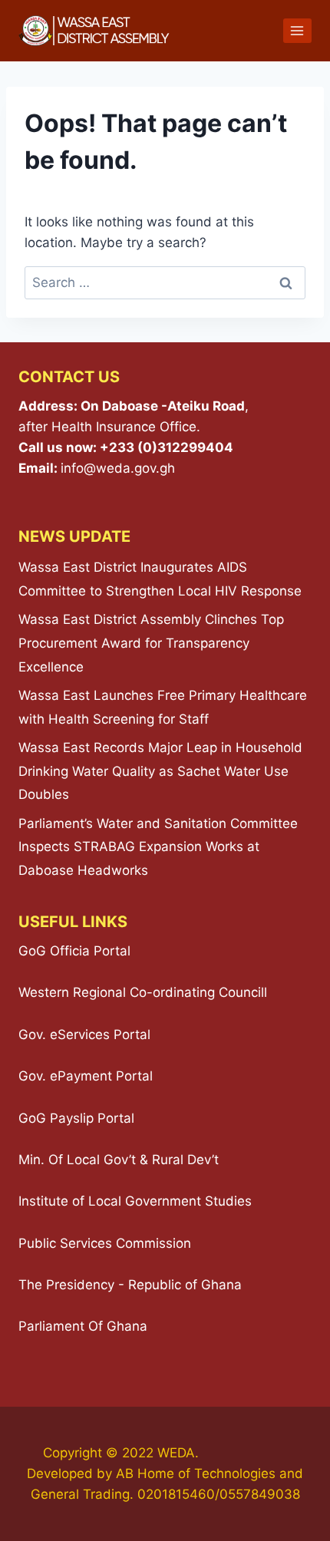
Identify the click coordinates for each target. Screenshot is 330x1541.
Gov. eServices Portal (84, 1034)
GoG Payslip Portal (76, 1118)
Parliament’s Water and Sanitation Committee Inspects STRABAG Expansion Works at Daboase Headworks (158, 847)
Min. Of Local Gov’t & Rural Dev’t (118, 1159)
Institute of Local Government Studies (135, 1201)
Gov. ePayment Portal (85, 1076)
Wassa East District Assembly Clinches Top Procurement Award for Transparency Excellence (151, 643)
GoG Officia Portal (74, 951)
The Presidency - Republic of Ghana (130, 1284)
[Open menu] (297, 30)
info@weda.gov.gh (118, 468)
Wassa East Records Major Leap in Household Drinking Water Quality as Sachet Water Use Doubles (160, 771)
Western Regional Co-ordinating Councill (142, 992)
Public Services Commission (104, 1243)
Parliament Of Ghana (82, 1326)
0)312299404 (188, 447)
